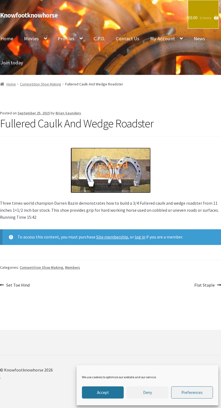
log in (140, 237)
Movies (31, 38)
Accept (103, 392)
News (199, 38)
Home (11, 84)
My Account (162, 38)
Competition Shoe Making (40, 84)
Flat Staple (204, 285)
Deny (147, 392)
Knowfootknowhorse (29, 15)
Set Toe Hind (18, 285)
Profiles (66, 38)
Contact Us (127, 38)
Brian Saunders (68, 113)
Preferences (192, 392)
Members (72, 267)
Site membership (112, 237)
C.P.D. (99, 38)
